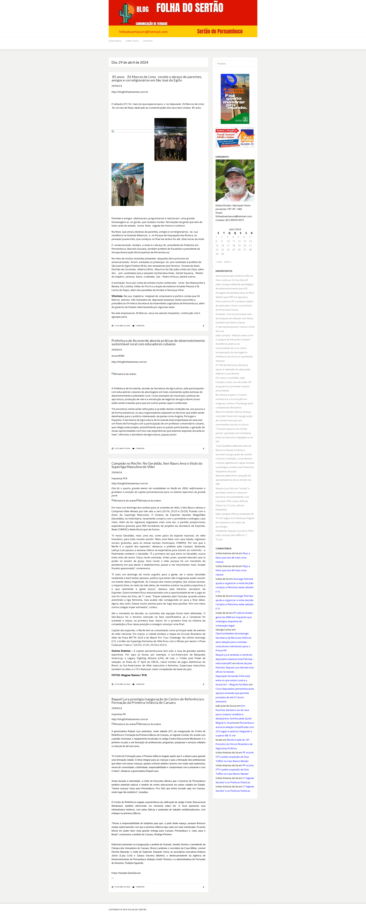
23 (222, 249)
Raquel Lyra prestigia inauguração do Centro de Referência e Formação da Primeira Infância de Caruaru (158, 701)
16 (222, 245)
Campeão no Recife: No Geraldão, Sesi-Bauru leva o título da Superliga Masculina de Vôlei (157, 465)
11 (233, 241)
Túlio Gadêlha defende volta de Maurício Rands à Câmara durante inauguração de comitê (234, 450)
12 (239, 241)
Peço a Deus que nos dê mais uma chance (233, 557)
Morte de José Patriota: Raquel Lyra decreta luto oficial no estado (235, 667)
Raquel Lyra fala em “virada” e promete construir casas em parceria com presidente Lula (233, 493)
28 (250, 249)
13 (244, 241)
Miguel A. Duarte (225, 722)
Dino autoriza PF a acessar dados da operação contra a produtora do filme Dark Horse (234, 306)
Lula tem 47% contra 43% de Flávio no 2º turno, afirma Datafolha (232, 505)
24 (228, 249)
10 (228, 241)
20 (244, 245)
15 (217, 245)
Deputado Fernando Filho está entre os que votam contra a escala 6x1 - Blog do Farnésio (233, 680)
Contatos (148, 41)
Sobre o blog (132, 41)
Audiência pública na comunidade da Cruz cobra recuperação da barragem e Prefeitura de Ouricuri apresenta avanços (234, 352)
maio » (227, 261)
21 (250, 245)
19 (239, 245)
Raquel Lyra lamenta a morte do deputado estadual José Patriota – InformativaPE (235, 659)
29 (217, 254)
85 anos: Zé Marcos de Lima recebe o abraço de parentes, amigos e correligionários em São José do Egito (157, 78)
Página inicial (115, 41)
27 (244, 249)
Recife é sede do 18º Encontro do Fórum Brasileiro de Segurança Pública (234, 744)
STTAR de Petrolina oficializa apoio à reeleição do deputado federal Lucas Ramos (233, 369)
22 (217, 249)
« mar (219, 261)
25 (233, 249)
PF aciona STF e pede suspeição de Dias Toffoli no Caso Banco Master (235, 757)
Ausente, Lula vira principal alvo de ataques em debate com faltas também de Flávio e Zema (234, 318)
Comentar (140, 326)
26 (239, 249)
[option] (158, 375)
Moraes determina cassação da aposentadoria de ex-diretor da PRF (233, 480)
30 (222, 254)
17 (228, 245)
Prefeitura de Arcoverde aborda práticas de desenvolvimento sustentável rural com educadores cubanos (158, 342)
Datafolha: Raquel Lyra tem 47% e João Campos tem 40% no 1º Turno (235, 535)
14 (250, 241)
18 (233, 245)
